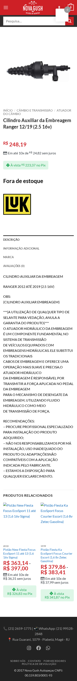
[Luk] (17, 204)
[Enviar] (69, 21)
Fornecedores (55, 660)
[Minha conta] (59, 7)
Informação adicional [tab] (21, 248)
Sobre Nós (18, 660)
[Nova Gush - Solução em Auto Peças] (33, 7)
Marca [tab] (8, 257)
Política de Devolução (39, 663)
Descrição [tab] (11, 239)
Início (8, 110)
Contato (34, 660)
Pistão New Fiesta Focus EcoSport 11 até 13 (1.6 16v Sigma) (19, 553)
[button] (5, 7)
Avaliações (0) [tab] (14, 266)
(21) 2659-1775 (19, 628)
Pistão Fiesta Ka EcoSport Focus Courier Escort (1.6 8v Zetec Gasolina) (57, 555)
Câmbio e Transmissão (35, 110)
